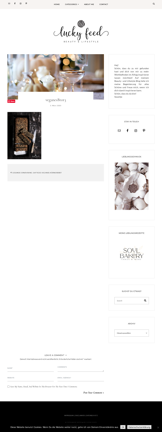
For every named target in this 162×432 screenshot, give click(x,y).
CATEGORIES (71, 4)
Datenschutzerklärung (139, 427)
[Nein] (158, 427)
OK (123, 427)
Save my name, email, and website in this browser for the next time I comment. (43, 387)
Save (13, 101)
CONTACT (104, 4)
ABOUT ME (89, 4)
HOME (57, 4)
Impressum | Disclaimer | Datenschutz (81, 415)
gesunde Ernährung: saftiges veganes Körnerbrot (37, 172)
